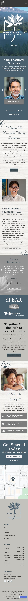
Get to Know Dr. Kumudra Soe (11, 248)
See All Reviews (13, 288)
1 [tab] (6, 110)
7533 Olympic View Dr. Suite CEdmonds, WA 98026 (12, 577)
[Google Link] (8, 581)
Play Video (14, 45)
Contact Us (14, 460)
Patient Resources (9, 535)
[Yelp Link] (11, 581)
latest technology (13, 158)
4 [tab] (15, 110)
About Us (14, 170)
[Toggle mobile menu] (26, 3)
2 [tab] (9, 110)
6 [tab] (21, 110)
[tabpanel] (14, 90)
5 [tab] (18, 110)
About (6, 530)
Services (6, 532)
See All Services (14, 114)
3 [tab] (12, 110)
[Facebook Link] (5, 581)
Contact (6, 538)
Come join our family (20, 160)
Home (5, 527)
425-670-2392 (8, 574)
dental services (21, 156)
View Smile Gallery (14, 355)
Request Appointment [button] (14, 456)
